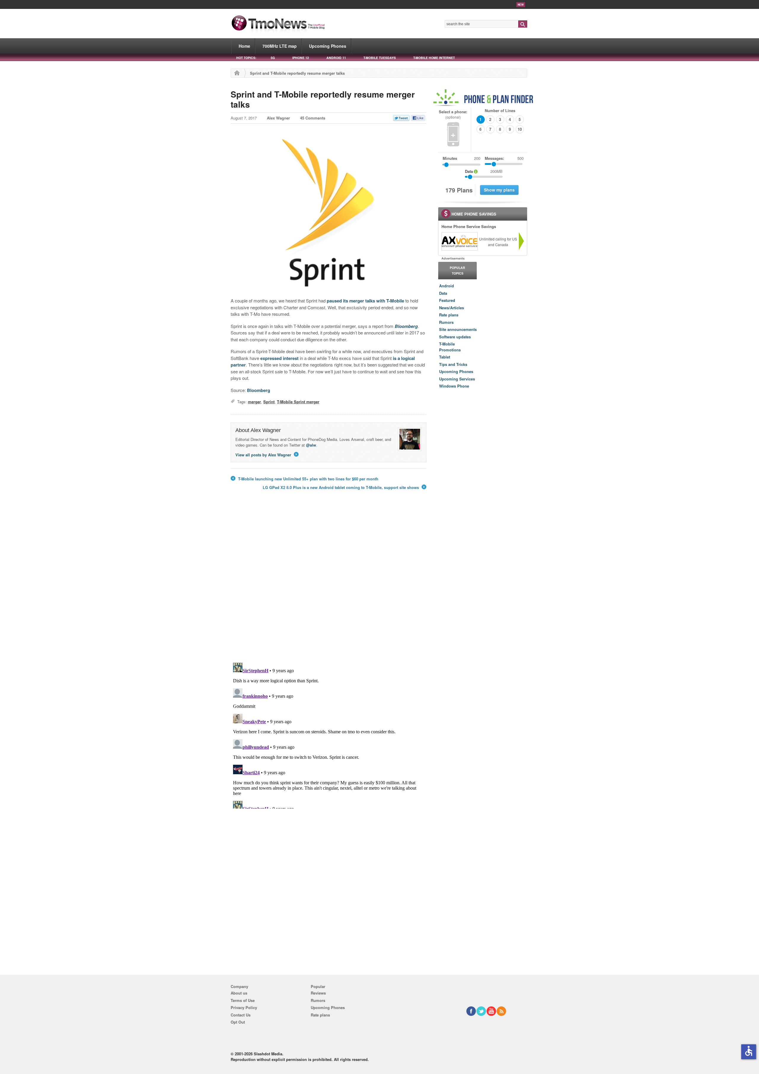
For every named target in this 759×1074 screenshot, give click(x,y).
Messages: (504, 158)
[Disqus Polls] (328, 580)
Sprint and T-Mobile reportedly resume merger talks (323, 99)
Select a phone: (453, 114)
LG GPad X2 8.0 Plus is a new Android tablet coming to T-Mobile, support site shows (344, 487)
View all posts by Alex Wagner (266, 455)
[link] (459, 241)
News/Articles (451, 307)
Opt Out (238, 1022)
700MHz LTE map (279, 46)
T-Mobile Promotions (450, 347)
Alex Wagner (278, 118)
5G (273, 57)
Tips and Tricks (453, 364)
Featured (447, 300)
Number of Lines (500, 110)
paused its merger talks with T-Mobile (365, 300)
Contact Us (241, 1015)
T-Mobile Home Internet (434, 57)
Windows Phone (454, 386)
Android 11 (336, 57)
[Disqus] (328, 734)
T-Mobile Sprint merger (298, 401)
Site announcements (458, 329)
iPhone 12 (300, 57)
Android (446, 286)
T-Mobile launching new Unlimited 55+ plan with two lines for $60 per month (304, 479)
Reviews (318, 993)
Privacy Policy (244, 1007)
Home (244, 46)
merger (254, 401)
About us (239, 993)
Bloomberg (258, 390)
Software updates (455, 337)
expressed (271, 358)
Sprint (269, 401)
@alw (311, 445)
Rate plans (448, 315)
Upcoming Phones (327, 46)
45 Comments (312, 118)
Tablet (444, 357)
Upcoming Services (457, 379)
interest (291, 358)
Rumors (446, 322)
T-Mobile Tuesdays (379, 57)
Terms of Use (243, 1000)
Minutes (450, 158)
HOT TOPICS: (246, 57)
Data (443, 293)
